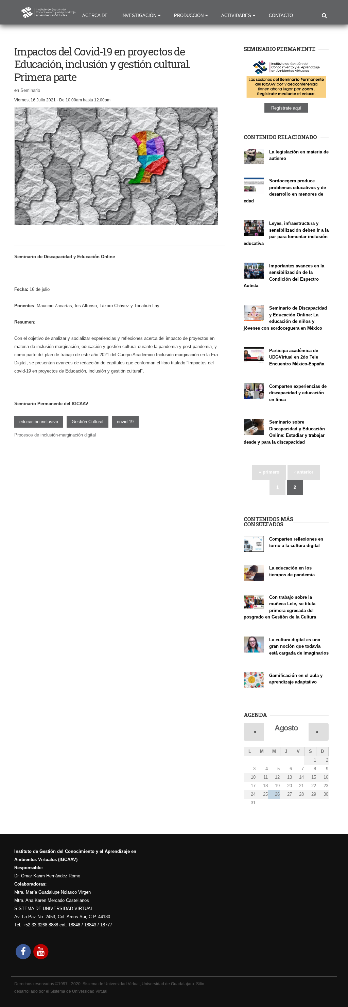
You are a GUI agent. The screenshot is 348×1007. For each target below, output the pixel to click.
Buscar (324, 16)
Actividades (236, 15)
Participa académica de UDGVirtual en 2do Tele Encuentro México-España (296, 357)
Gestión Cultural (87, 421)
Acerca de (95, 15)
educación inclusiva (38, 421)
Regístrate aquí (286, 107)
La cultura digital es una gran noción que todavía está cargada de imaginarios (299, 646)
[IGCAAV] (48, 13)
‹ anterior (303, 472)
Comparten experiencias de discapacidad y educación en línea (298, 393)
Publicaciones (282, 581)
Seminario (30, 90)
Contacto (281, 15)
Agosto (286, 728)
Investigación (138, 15)
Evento (250, 370)
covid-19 (125, 421)
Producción (189, 15)
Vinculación (254, 293)
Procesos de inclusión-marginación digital (55, 435)
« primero (269, 472)
